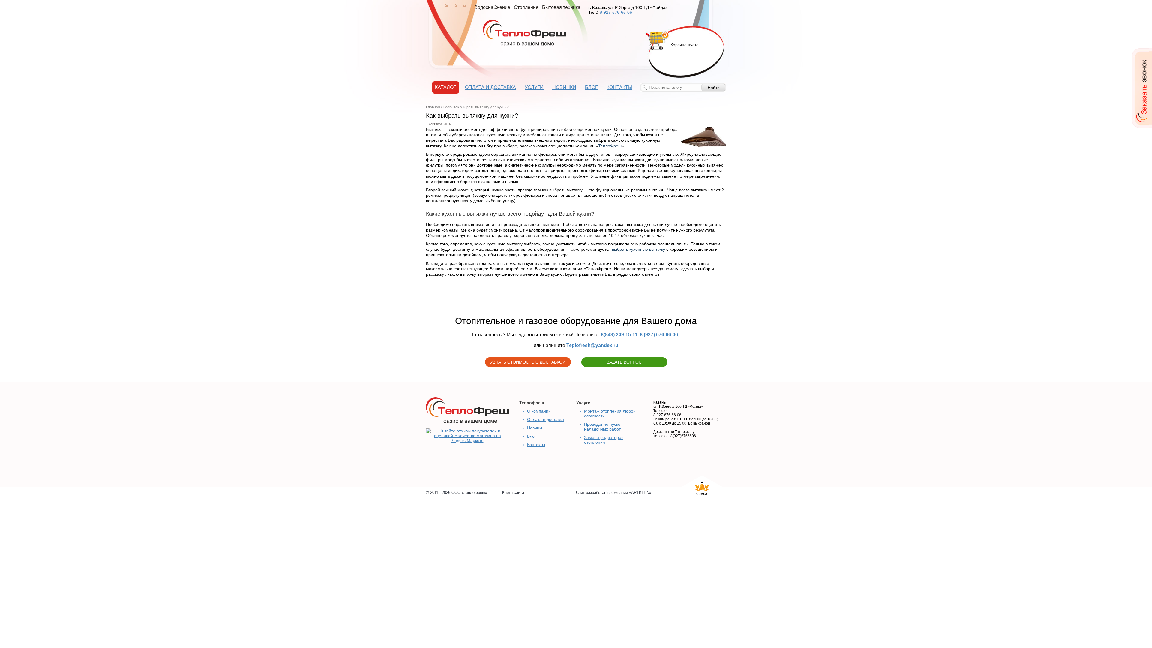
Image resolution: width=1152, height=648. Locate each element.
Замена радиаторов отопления (603, 440)
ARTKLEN (640, 492)
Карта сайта (513, 492)
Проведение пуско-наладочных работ (603, 426)
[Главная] (446, 5)
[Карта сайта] (455, 5)
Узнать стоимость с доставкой (528, 362)
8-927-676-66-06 (616, 12)
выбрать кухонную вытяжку (638, 249)
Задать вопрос (624, 362)
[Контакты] (464, 5)
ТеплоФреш (610, 145)
